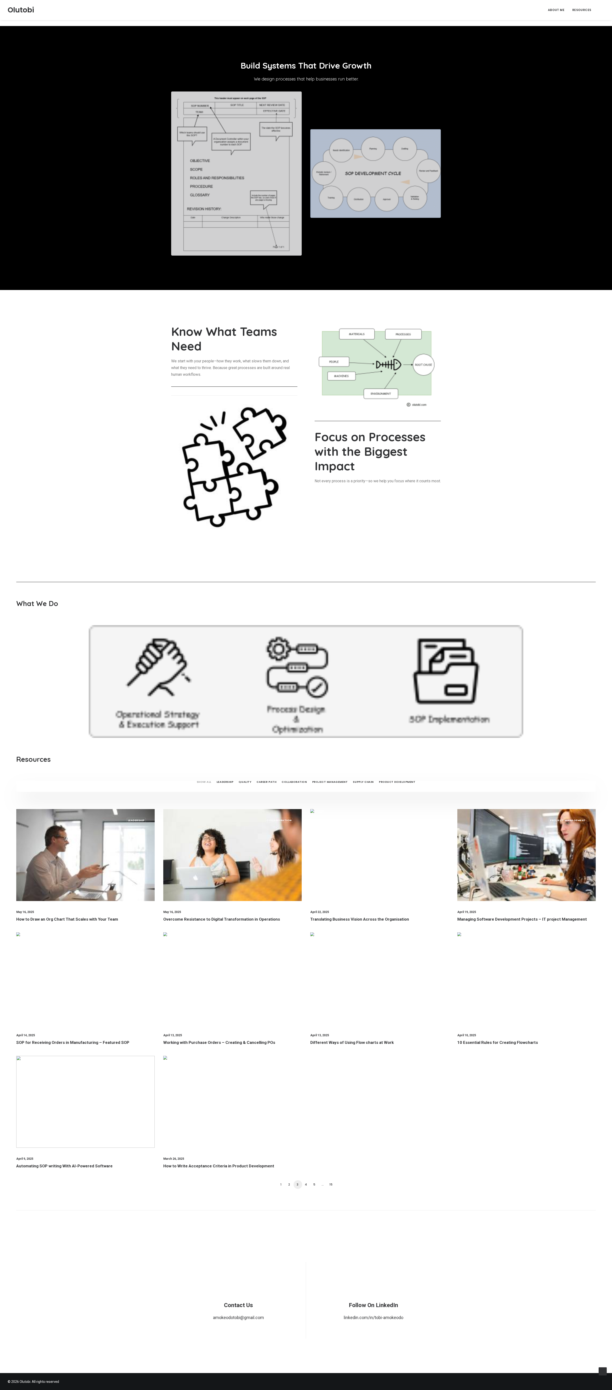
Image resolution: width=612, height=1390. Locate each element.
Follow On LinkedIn (373, 1305)
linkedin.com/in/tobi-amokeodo (373, 1317)
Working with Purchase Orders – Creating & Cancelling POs (219, 1042)
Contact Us (238, 1305)
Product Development (397, 782)
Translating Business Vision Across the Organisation (359, 919)
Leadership (225, 782)
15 (331, 1184)
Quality (245, 782)
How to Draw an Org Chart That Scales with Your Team (67, 919)
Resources (581, 10)
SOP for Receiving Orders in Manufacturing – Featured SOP (72, 1042)
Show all (204, 782)
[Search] (602, 10)
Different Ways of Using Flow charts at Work (352, 1042)
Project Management (330, 782)
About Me (556, 10)
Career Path (266, 782)
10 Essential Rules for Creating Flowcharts (497, 1042)
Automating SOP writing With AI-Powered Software (64, 1166)
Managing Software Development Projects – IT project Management (522, 919)
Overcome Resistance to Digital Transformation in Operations (221, 919)
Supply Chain (363, 782)
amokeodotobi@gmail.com (238, 1317)
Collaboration (294, 782)
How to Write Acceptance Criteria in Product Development (218, 1166)
